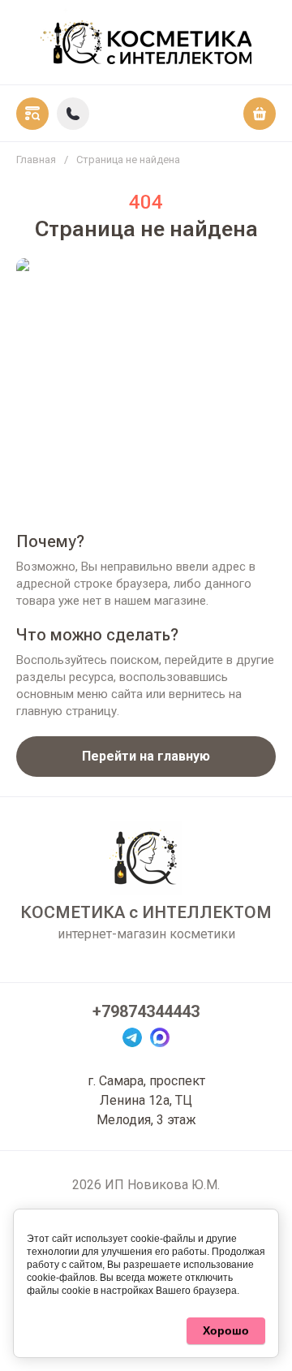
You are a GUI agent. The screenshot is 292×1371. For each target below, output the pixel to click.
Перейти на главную (146, 756)
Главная (36, 159)
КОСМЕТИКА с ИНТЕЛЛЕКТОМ (146, 912)
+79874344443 (146, 1011)
